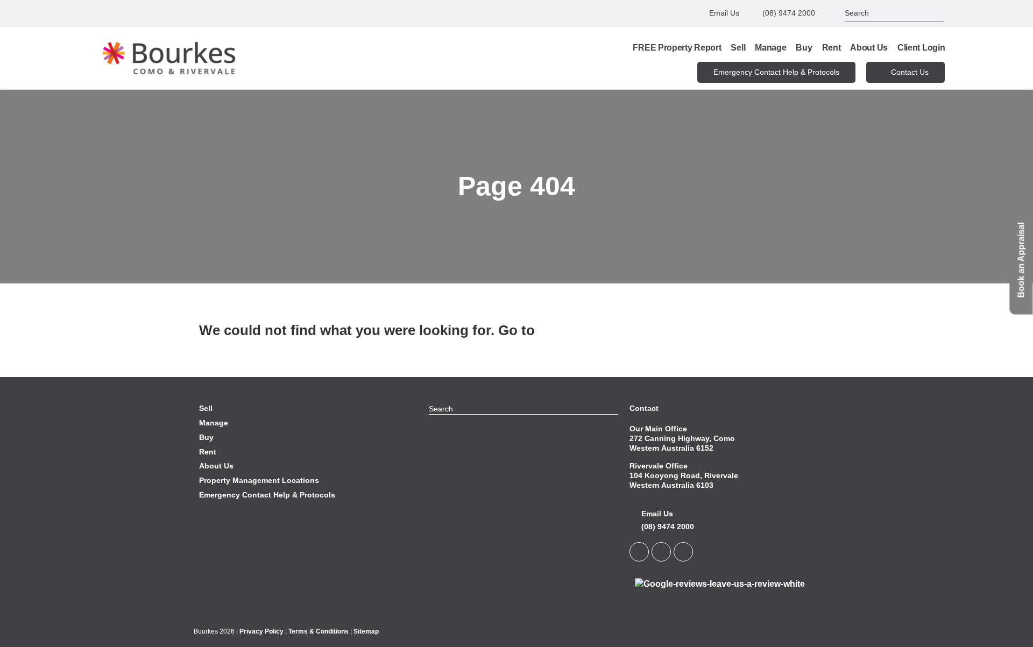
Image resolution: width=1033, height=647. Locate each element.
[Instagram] (683, 551)
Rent (831, 47)
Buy (804, 47)
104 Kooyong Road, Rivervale (683, 475)
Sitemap (366, 631)
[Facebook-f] (661, 551)
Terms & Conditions (318, 631)
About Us (869, 47)
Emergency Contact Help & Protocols (267, 494)
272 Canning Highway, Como (682, 438)
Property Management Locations (259, 480)
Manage (770, 47)
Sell (738, 47)
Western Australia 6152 (671, 448)
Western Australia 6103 (671, 485)
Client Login (921, 47)
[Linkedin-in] (639, 551)
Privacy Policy (261, 631)
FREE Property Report (677, 47)
